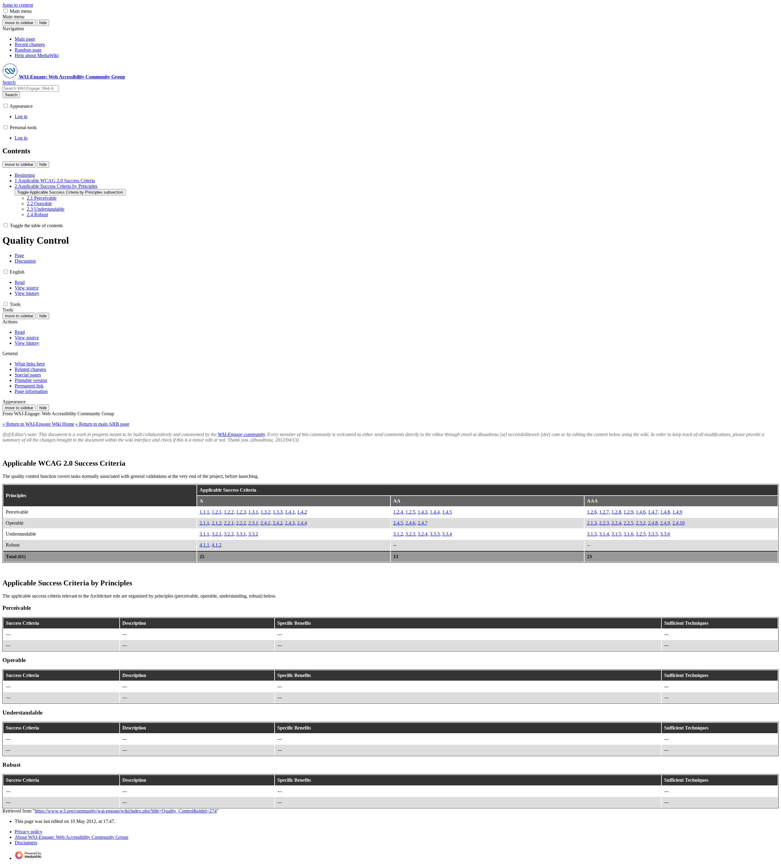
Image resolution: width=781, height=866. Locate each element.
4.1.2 (216, 545)
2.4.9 (665, 523)
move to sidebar (19, 22)
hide (43, 22)
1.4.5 (447, 512)
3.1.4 (604, 534)
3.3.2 (253, 534)
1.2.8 (616, 512)
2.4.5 (398, 523)
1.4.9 (677, 512)
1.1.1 (204, 512)
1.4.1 (290, 512)
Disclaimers (26, 842)
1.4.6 (641, 512)
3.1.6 (628, 534)
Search (11, 95)
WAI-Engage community (241, 434)
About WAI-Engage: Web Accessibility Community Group (71, 837)
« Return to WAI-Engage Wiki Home (38, 424)
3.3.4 (447, 534)
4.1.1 (204, 545)
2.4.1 (265, 523)
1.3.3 (278, 512)
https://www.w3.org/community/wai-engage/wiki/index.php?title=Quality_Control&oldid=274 (126, 810)
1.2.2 (229, 512)
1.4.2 (302, 512)
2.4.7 (422, 523)
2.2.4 (616, 523)
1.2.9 (628, 512)
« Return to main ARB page (102, 424)
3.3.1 (241, 534)
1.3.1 (253, 512)
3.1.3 (592, 534)
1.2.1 (216, 512)
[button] (6, 11)
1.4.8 (665, 512)
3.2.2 (229, 534)
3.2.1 (216, 534)
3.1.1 (204, 534)
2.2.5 (628, 523)
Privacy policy (28, 831)
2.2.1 (229, 523)
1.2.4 (398, 512)
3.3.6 (665, 534)
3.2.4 (422, 534)
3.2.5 (641, 534)
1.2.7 (604, 512)
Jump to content (17, 5)
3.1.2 (398, 534)
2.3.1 (253, 523)
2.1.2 (216, 523)
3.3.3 (435, 534)
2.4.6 (410, 523)
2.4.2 (278, 523)
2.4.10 (678, 523)
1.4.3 (422, 512)
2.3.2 (641, 523)
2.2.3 (604, 523)
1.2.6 (592, 512)
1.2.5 (410, 512)
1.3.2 (265, 512)
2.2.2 (241, 523)
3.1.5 (616, 534)
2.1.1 (204, 523)
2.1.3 (592, 523)
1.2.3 (241, 512)
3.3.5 (653, 534)
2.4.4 (302, 523)
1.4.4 (435, 512)
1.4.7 (653, 512)
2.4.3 (290, 523)
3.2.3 (410, 534)
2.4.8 (653, 523)
